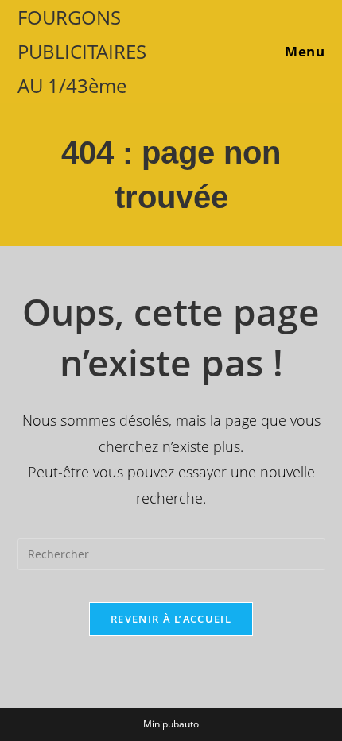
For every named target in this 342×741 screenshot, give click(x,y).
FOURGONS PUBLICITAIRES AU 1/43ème (81, 51)
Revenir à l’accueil (171, 619)
